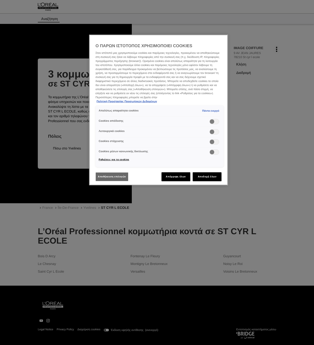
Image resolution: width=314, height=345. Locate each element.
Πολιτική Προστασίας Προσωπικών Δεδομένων (127, 101)
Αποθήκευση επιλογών (112, 176)
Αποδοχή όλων (207, 176)
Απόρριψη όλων (176, 176)
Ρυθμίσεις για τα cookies (114, 159)
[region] (158, 110)
